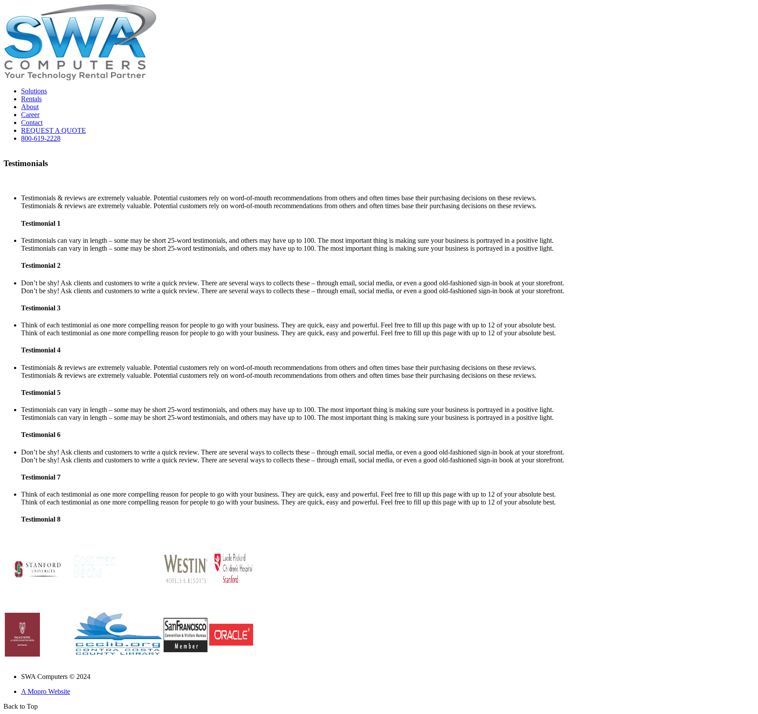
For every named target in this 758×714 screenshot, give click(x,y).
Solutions (34, 91)
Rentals (31, 99)
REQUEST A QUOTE (53, 130)
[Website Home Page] (80, 78)
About (30, 106)
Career (30, 114)
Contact (32, 122)
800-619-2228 (41, 138)
